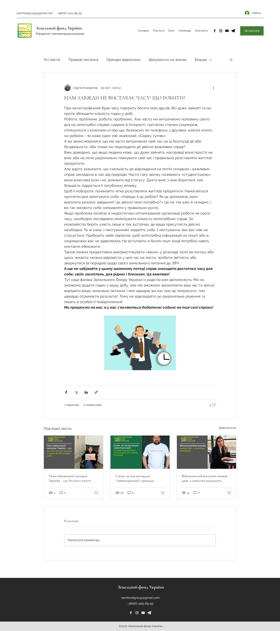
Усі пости (52, 59)
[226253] (149, 613)
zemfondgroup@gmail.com (34, 13)
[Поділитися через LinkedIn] (86, 392)
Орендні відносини (123, 59)
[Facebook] (215, 31)
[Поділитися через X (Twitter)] (76, 392)
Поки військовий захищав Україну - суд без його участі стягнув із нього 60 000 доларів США (72, 478)
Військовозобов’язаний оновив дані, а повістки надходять (205, 478)
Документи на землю (168, 59)
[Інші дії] (213, 87)
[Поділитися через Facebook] (66, 392)
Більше (201, 59)
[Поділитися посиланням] (96, 392)
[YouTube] (227, 31)
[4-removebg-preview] (233, 31)
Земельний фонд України (59, 28)
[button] (231, 59)
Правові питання (83, 59)
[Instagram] (221, 31)
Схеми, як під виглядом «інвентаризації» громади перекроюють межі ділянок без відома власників (138, 478)
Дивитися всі (227, 427)
